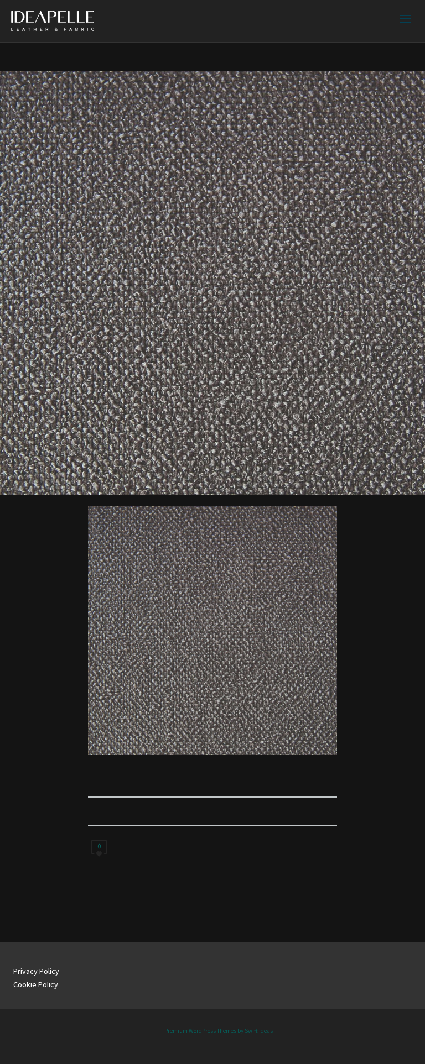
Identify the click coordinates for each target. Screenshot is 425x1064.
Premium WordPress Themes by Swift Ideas (218, 1031)
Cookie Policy (35, 984)
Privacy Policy (36, 971)
